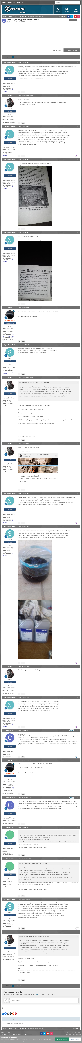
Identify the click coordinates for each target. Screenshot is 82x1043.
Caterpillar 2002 (13, 21)
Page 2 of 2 (19, 57)
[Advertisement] (41, 35)
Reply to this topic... (17, 1000)
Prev (7, 57)
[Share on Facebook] (5, 1013)
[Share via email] (8, 1013)
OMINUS (10, 95)
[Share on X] (11, 1013)
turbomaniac (10, 827)
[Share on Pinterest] (16, 1013)
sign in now (38, 994)
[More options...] (77, 62)
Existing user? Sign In (8, 2)
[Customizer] (23, 2)
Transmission (30, 21)
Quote (23, 91)
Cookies (25, 1034)
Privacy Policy (11, 1034)
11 (10, 750)
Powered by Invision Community (73, 1034)
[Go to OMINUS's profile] (9, 102)
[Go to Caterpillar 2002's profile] (4, 21)
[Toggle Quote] (20, 382)
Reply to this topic (72, 50)
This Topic (73, 2)
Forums (58, 11)
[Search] (79, 2)
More (75, 11)
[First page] (4, 57)
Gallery (67, 11)
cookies (12, 1039)
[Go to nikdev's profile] (9, 314)
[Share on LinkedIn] (3, 1013)
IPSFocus (10, 1032)
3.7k (10, 114)
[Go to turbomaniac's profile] (9, 834)
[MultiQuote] (19, 92)
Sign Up (19, 2)
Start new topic (57, 50)
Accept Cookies (62, 1039)
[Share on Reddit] (13, 1013)
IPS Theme (3, 1032)
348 (10, 847)
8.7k (10, 326)
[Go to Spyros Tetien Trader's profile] (9, 70)
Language (3, 1034)
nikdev (10, 307)
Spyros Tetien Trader (10, 62)
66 (10, 82)
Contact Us (18, 1034)
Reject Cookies (75, 1039)
